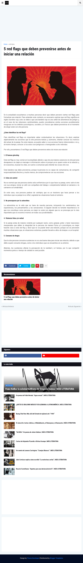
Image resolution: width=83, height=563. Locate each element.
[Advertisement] (41, 23)
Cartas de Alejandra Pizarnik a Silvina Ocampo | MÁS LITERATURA (37, 441)
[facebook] (22, 355)
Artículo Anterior (8, 306)
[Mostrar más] (46, 266)
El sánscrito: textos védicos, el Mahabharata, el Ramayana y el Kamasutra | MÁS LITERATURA (46, 423)
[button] (2, 3)
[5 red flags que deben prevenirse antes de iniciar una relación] (22, 287)
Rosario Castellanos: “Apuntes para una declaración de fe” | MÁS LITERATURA (41, 469)
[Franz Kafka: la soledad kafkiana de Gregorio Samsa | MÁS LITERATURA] (41, 380)
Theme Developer (33, 558)
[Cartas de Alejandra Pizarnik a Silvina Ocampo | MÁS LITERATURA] (9, 443)
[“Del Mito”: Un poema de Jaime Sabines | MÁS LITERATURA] (9, 434)
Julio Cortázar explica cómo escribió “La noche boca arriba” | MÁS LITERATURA (41, 460)
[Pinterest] (37, 266)
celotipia (11, 44)
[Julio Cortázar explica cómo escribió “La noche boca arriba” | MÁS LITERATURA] (9, 462)
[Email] (41, 266)
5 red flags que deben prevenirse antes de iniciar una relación (21, 298)
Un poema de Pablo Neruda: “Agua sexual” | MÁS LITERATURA (35, 395)
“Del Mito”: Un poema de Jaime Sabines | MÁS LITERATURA (35, 432)
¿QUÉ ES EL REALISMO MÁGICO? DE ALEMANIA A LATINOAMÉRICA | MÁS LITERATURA (44, 405)
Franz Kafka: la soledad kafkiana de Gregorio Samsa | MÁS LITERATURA (39, 389)
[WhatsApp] (33, 266)
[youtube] (60, 355)
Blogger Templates (56, 558)
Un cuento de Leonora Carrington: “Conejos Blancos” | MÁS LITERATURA (39, 450)
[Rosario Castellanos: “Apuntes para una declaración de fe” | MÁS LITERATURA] (9, 471)
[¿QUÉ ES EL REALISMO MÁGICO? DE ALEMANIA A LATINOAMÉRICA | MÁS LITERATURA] (9, 407)
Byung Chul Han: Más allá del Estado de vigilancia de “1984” (35, 414)
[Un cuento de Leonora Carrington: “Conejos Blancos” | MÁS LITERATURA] (9, 453)
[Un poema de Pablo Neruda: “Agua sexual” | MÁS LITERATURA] (9, 397)
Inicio (5, 44)
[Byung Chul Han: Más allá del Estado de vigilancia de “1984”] (9, 416)
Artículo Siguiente (74, 306)
